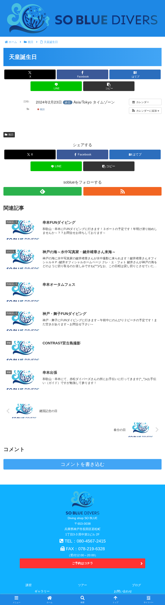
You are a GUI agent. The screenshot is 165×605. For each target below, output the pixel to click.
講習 (29, 585)
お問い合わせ (123, 591)
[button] (108, 86)
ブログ (136, 585)
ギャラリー (42, 591)
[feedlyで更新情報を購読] (42, 191)
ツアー (82, 585)
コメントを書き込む (83, 464)
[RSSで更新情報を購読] (122, 191)
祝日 (42, 109)
